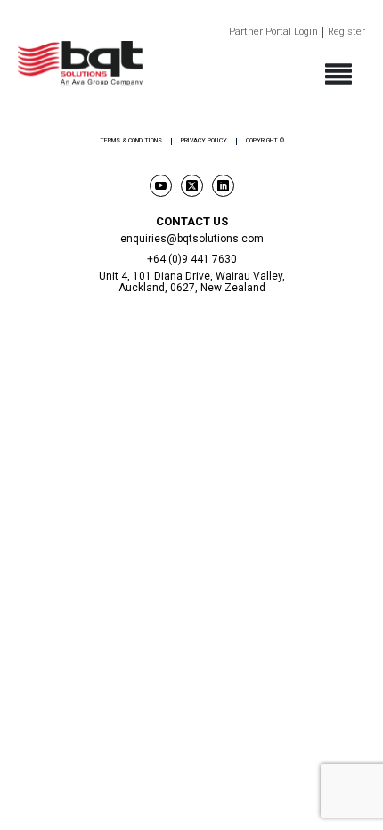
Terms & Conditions (131, 141)
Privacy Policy (204, 141)
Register (346, 32)
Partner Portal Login (273, 32)
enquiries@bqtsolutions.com (192, 238)
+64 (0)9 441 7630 (192, 259)
